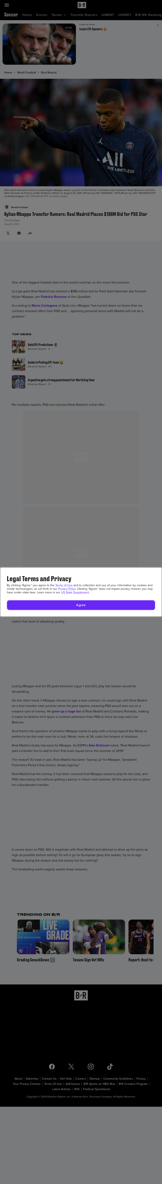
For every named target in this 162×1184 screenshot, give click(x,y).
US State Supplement (75, 592)
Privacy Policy (67, 589)
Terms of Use (64, 585)
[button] (81, 605)
